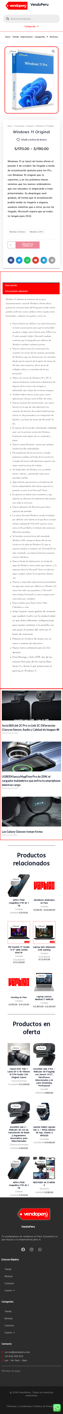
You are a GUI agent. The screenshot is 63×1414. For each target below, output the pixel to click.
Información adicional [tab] (16, 291)
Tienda (15, 36)
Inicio (7, 36)
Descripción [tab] (11, 285)
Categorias (40, 36)
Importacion (27, 36)
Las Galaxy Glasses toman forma (22, 831)
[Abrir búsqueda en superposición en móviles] (31, 18)
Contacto (9, 1283)
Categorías (30, 26)
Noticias (54, 36)
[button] (53, 51)
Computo (30, 126)
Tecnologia (19, 126)
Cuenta (8, 1290)
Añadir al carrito (28, 245)
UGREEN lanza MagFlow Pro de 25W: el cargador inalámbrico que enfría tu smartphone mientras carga (31, 781)
